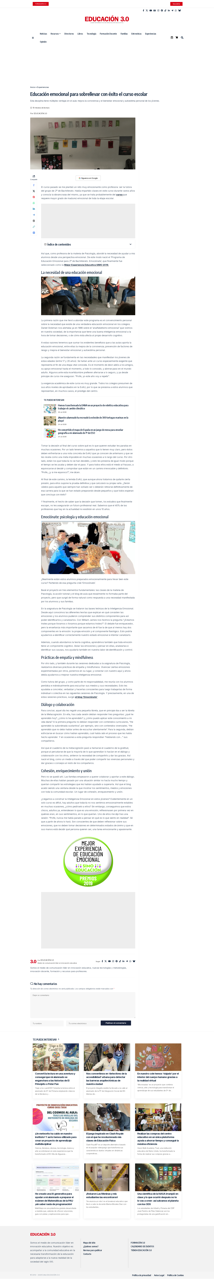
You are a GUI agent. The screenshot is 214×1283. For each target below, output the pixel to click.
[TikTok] (165, 10)
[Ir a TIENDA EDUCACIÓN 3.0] (176, 37)
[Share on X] (34, 191)
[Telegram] (172, 10)
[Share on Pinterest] (34, 197)
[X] (146, 10)
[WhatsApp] (175, 10)
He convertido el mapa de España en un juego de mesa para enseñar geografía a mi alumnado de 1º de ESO (90, 431)
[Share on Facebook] (34, 185)
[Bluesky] (179, 10)
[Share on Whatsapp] (34, 203)
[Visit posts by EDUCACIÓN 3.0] (33, 961)
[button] (182, 37)
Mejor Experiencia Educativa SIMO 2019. (86, 265)
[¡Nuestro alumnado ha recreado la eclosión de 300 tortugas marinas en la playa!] (50, 420)
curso (119, 194)
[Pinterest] (161, 10)
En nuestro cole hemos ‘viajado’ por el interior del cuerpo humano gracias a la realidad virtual (158, 1077)
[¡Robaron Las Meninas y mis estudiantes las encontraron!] (107, 1177)
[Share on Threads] (34, 221)
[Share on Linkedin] (34, 209)
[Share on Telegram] (34, 215)
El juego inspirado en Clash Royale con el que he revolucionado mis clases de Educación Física (104, 1137)
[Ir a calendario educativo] (172, 37)
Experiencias (43, 87)
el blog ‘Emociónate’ (86, 697)
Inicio (32, 87)
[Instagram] (158, 10)
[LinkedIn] (168, 10)
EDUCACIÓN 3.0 (40, 113)
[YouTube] (150, 10)
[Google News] (154, 10)
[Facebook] (143, 10)
